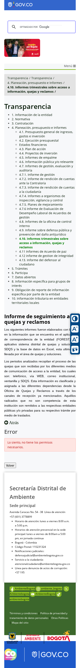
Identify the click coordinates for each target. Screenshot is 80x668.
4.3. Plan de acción (32, 149)
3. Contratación (22, 123)
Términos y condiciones (24, 613)
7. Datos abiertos (24, 277)
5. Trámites (20, 269)
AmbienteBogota (25, 588)
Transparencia (17, 78)
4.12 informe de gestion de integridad (46, 256)
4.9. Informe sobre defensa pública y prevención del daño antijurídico (45, 232)
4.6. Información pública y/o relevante (46, 162)
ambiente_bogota (51, 588)
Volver (10, 465)
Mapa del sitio (20, 622)
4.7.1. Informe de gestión (37, 175)
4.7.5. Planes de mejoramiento (41, 204)
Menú (68, 66)
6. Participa (20, 273)
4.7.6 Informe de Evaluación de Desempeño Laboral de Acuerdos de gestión (45, 213)
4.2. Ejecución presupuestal (39, 140)
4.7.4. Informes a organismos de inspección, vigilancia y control (42, 198)
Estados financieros (33, 145)
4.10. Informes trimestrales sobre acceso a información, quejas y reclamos (38, 89)
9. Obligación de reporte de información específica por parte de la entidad (40, 292)
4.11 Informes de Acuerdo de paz (43, 251)
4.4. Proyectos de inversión (38, 153)
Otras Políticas (59, 618)
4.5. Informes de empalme (38, 157)
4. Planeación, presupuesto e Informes (34, 83)
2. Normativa (21, 119)
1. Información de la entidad (32, 115)
